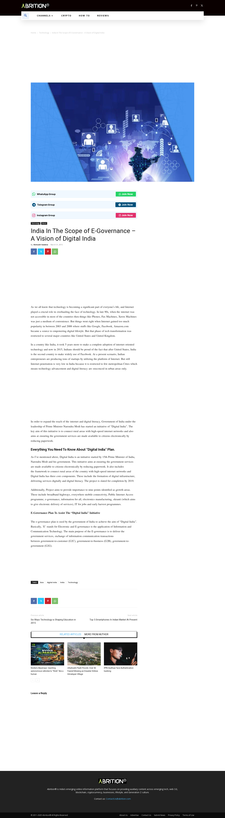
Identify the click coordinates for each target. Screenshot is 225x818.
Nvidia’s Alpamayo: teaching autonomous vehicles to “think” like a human (47, 671)
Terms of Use (188, 815)
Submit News (159, 815)
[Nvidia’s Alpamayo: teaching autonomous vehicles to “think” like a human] (47, 653)
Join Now (127, 194)
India (62, 582)
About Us (123, 815)
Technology (44, 32)
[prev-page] (33, 680)
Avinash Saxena (41, 244)
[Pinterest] (197, 6)
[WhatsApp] (55, 251)
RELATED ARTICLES (70, 634)
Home (33, 32)
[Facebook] (191, 6)
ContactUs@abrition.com (118, 798)
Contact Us (146, 815)
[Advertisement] (112, 59)
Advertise (134, 815)
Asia (42, 582)
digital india (52, 582)
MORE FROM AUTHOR (96, 634)
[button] (25, 15)
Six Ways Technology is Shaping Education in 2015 (53, 621)
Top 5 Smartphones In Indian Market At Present (113, 619)
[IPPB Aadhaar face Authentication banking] (120, 653)
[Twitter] (202, 6)
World (44, 223)
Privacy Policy (174, 815)
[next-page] (37, 680)
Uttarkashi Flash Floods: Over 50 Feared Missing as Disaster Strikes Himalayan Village (82, 671)
